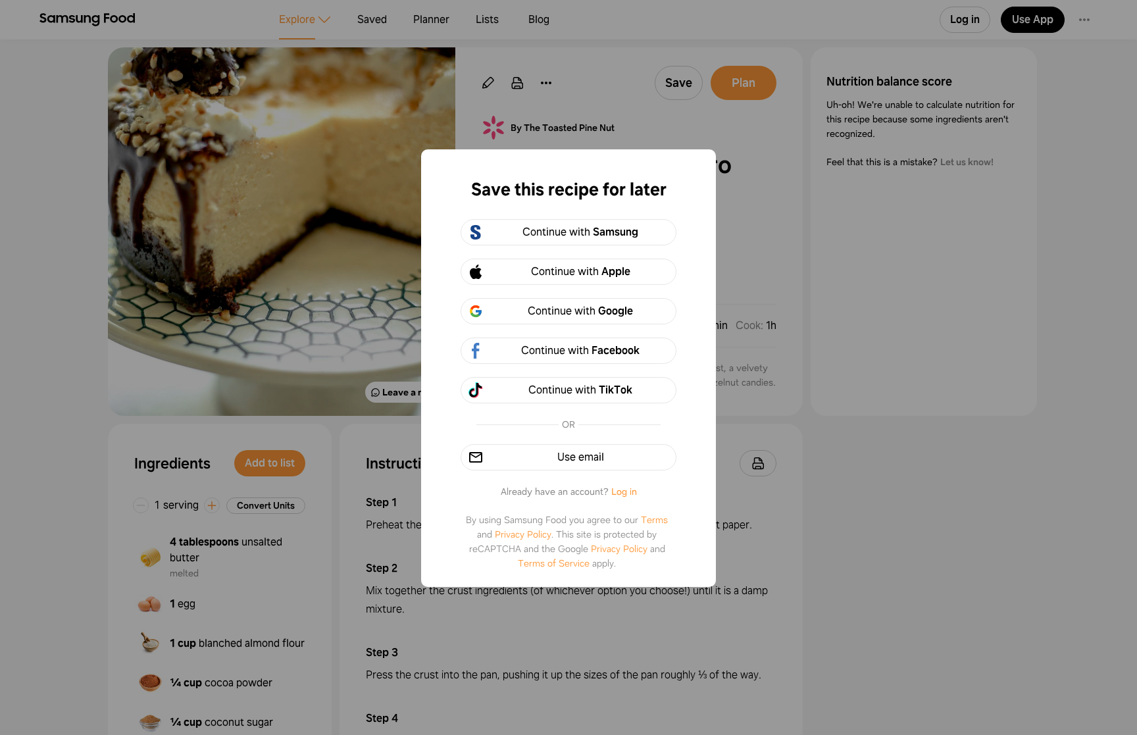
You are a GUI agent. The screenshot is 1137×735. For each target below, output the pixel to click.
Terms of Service (554, 563)
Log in (624, 491)
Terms (654, 520)
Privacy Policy (523, 534)
